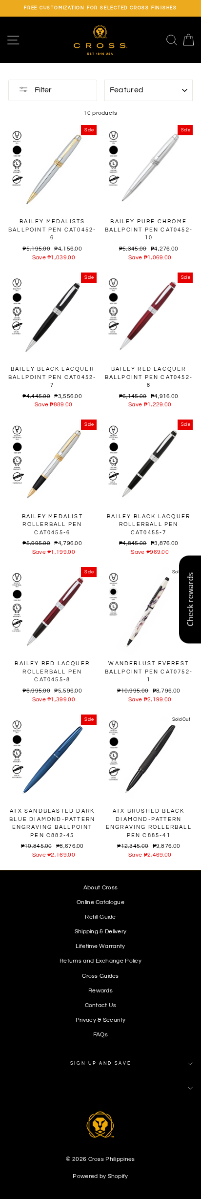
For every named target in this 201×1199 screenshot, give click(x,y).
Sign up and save (100, 1063)
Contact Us (101, 1005)
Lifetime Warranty (100, 946)
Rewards (100, 990)
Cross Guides (100, 976)
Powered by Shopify (100, 1176)
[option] (100, 8)
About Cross (100, 887)
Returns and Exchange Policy (100, 961)
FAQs (100, 1034)
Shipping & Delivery (101, 931)
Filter (42, 90)
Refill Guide (100, 917)
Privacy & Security (100, 1020)
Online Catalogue (100, 902)
